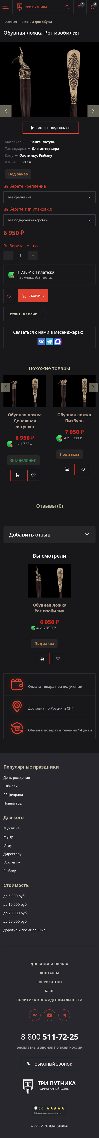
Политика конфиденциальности (49, 1000)
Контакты (49, 973)
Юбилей (10, 786)
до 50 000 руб (15, 921)
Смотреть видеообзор (52, 128)
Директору (12, 853)
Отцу (7, 845)
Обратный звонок (53, 1064)
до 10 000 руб (15, 904)
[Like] (33, 475)
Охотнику (11, 862)
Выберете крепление (24, 186)
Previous (6, 111)
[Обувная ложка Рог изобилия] (49, 79)
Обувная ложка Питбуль (74, 417)
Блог (49, 991)
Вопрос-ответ (49, 982)
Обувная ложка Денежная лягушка (25, 420)
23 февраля (13, 794)
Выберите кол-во (20, 246)
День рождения (16, 777)
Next (93, 111)
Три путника (36, 7)
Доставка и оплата (49, 964)
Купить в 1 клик (23, 314)
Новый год (12, 803)
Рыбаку (9, 870)
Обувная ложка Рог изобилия (50, 608)
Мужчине (11, 828)
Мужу (8, 836)
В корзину (36, 296)
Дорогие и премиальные (24, 930)
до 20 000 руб (15, 913)
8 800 (49, 1036)
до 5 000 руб (14, 895)
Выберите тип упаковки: (27, 209)
